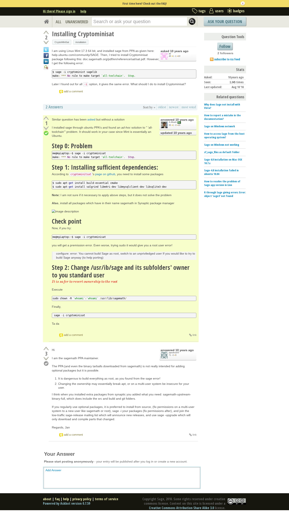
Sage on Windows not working (221, 145)
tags (202, 10)
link (195, 335)
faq (57, 499)
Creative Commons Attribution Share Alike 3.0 (181, 508)
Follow (224, 46)
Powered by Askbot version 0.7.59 (66, 503)
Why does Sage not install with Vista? (222, 106)
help (83, 11)
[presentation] (84, 281)
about (47, 499)
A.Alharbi (173, 122)
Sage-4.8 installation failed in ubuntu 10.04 (221, 172)
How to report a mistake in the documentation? (222, 117)
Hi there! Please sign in (59, 11)
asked (91, 119)
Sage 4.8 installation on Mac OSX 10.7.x (223, 161)
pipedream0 (174, 353)
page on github (105, 174)
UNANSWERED (76, 22)
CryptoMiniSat (62, 42)
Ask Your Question (225, 21)
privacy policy (81, 499)
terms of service (106, 499)
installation (81, 42)
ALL (58, 22)
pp (170, 54)
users (219, 10)
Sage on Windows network (219, 126)
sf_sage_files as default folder (221, 152)
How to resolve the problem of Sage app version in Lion (222, 183)
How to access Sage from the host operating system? (224, 135)
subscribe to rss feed (227, 59)
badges (239, 10)
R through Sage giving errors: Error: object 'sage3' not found (225, 194)
